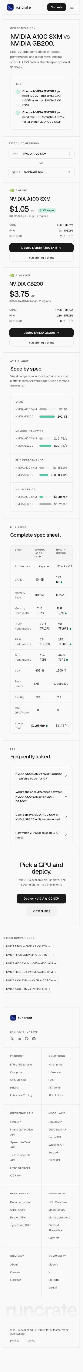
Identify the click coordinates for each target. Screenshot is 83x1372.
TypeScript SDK (20, 1225)
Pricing (14, 1087)
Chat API (15, 1122)
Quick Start (17, 1210)
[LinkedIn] (19, 1038)
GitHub (53, 1287)
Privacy (14, 1341)
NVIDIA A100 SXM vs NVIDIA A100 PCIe (29, 980)
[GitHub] (27, 1038)
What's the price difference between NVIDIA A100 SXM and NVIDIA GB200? (39, 796)
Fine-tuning (56, 1064)
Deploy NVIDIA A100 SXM (39, 248)
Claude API (56, 1122)
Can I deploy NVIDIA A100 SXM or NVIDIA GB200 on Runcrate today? (38, 817)
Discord (53, 1264)
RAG (51, 1080)
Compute (16, 1072)
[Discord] (34, 1038)
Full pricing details (41, 257)
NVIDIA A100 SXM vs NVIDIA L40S (26, 989)
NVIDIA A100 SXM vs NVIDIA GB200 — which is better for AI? (39, 776)
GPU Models (18, 1080)
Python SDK (18, 1217)
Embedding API (20, 1168)
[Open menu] (72, 7)
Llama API (55, 1137)
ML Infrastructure (59, 1217)
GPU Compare (58, 1202)
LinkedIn (54, 1280)
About (14, 1264)
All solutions (56, 1095)
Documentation (20, 1202)
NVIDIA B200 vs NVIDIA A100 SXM (26, 946)
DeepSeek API (58, 1129)
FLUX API (54, 1160)
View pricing (41, 911)
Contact (15, 1280)
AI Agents (55, 1087)
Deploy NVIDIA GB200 (39, 333)
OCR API (15, 1175)
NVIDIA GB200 (43, 91)
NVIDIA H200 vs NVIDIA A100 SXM (26, 955)
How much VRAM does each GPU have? (37, 835)
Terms (31, 1341)
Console (57, 7)
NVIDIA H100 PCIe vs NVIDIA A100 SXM (29, 972)
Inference (55, 1072)
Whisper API (56, 1145)
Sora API (54, 1152)
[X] (12, 1038)
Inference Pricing (21, 1095)
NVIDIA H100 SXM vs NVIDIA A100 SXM (29, 963)
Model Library (57, 1210)
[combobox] (41, 153)
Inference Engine (21, 1064)
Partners (54, 1238)
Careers (15, 1272)
